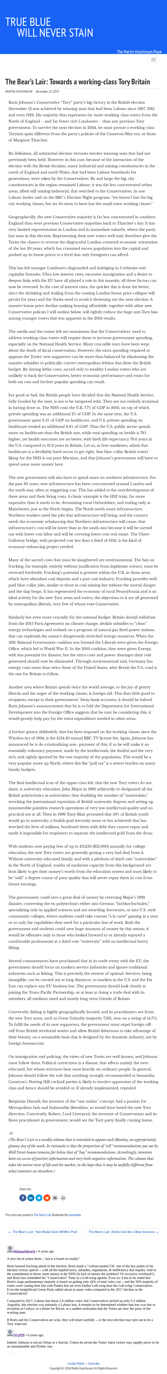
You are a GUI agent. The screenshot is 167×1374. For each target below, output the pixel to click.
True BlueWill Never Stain (49, 27)
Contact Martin (75, 1363)
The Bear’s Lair (42, 1215)
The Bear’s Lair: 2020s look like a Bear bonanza (124, 1232)
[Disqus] (83, 1298)
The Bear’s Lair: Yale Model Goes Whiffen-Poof (42, 1232)
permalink (75, 1215)
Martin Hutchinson (18, 91)
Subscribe (94, 1363)
